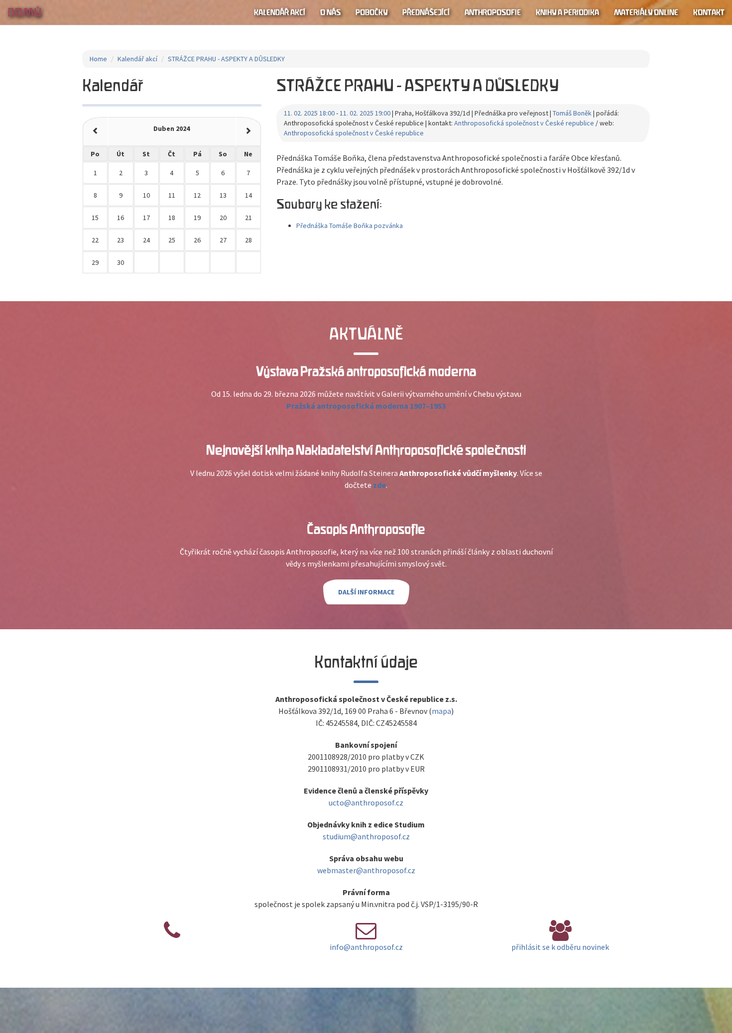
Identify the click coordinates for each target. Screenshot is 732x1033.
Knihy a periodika (567, 12)
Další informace (366, 591)
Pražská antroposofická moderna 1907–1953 (366, 406)
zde (379, 485)
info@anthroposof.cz (366, 947)
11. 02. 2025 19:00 (365, 113)
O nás (330, 12)
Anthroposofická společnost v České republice (524, 122)
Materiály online (646, 12)
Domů (24, 12)
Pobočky (371, 12)
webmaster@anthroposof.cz (366, 870)
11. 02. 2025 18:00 (309, 113)
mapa (441, 711)
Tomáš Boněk (572, 113)
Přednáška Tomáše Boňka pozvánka (349, 225)
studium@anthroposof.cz (366, 836)
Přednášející (426, 12)
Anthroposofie (493, 12)
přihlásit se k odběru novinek (560, 947)
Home (98, 58)
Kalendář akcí (279, 12)
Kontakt (709, 12)
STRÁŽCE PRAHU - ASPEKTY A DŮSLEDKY (226, 58)
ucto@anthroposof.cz (366, 802)
